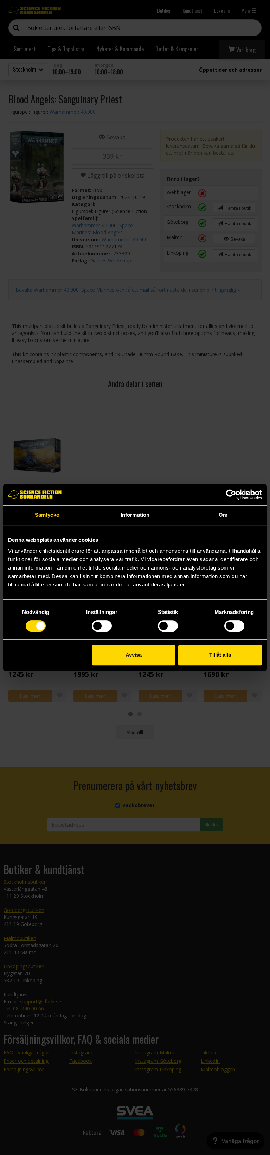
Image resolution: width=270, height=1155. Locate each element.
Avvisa (134, 655)
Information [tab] (135, 515)
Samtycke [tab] (47, 515)
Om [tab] (223, 515)
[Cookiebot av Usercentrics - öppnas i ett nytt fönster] (231, 494)
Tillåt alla (220, 655)
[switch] (102, 626)
